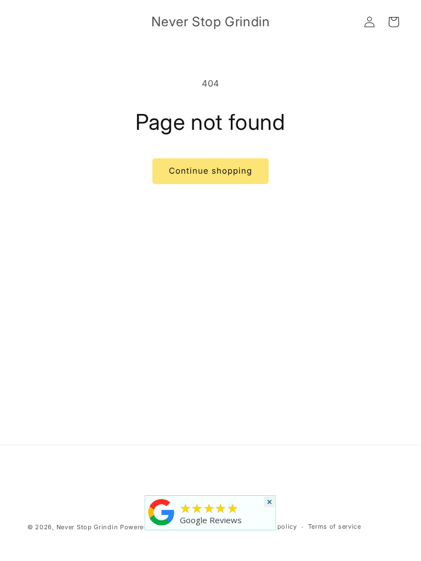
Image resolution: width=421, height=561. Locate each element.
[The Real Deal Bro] (162, 525)
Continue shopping (210, 170)
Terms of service (334, 526)
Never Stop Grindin (87, 527)
